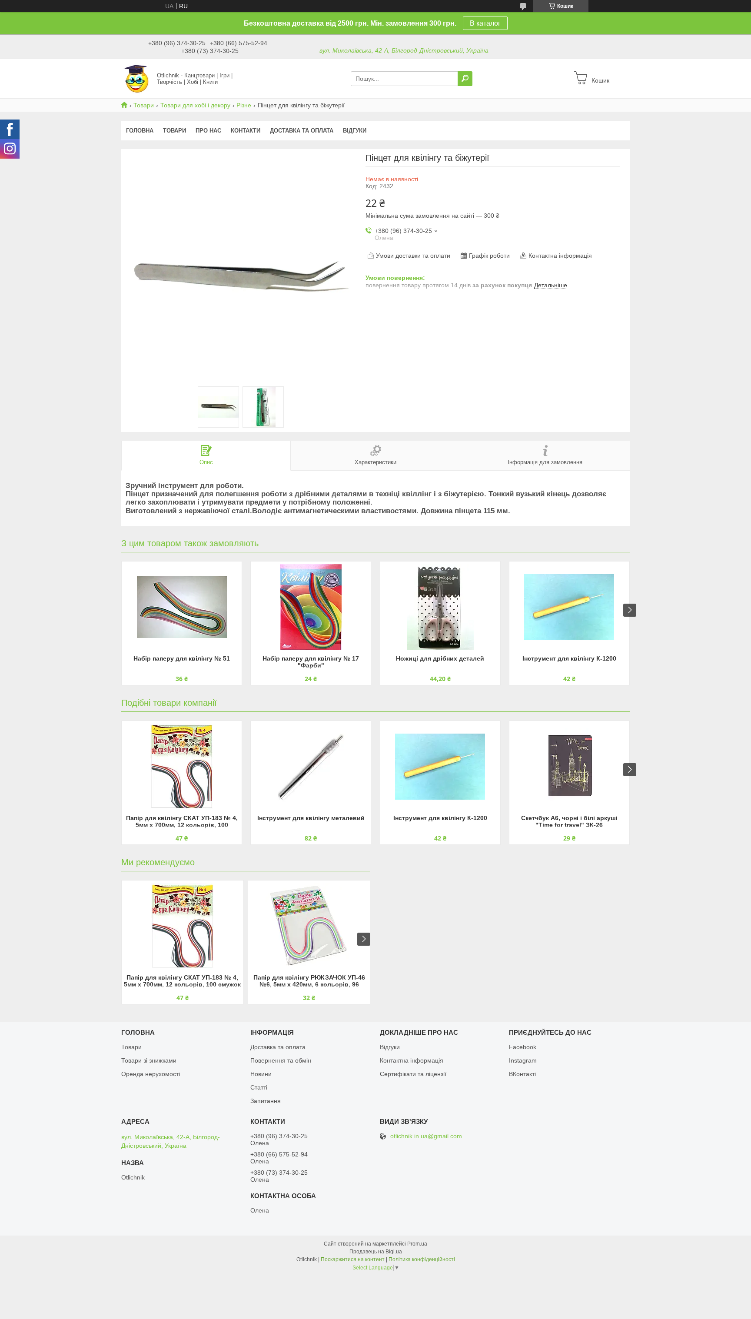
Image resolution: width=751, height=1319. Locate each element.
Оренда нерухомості (150, 1073)
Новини (261, 1073)
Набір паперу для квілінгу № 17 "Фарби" (311, 662)
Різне (243, 105)
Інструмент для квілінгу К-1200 (569, 658)
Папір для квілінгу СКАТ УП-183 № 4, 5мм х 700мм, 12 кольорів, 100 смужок (182, 822)
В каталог (485, 23)
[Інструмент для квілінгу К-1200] (569, 607)
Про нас (208, 130)
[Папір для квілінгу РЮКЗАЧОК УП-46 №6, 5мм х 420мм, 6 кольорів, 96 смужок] (309, 926)
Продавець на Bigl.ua (375, 1252)
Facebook (522, 1046)
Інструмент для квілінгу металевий (311, 817)
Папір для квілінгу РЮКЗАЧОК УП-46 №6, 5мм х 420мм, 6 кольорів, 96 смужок (309, 981)
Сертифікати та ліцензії (413, 1073)
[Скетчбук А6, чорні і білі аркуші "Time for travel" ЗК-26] (569, 766)
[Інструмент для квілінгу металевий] (311, 766)
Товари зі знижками (148, 1060)
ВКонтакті (522, 1073)
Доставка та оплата (301, 130)
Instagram (523, 1060)
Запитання (265, 1100)
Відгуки (354, 130)
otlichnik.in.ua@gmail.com (426, 1136)
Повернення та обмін (280, 1060)
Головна (139, 130)
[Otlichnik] (136, 78)
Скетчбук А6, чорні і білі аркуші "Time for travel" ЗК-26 (569, 821)
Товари (143, 105)
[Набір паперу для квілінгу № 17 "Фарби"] (311, 607)
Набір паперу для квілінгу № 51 (181, 658)
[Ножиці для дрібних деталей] (440, 607)
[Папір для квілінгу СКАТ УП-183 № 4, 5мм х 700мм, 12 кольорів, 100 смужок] (181, 766)
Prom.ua (417, 1244)
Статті (258, 1087)
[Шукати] (465, 78)
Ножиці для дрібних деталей (440, 658)
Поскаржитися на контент (353, 1259)
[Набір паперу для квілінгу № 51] (181, 607)
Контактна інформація (411, 1060)
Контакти (245, 130)
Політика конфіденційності (422, 1259)
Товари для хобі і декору (195, 105)
